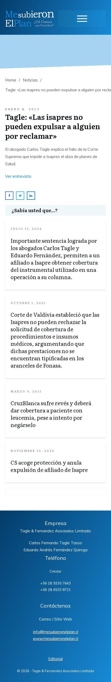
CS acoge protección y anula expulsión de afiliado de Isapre (49, 465)
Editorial (55, 658)
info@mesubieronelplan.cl (55, 631)
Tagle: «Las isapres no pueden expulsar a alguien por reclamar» (52, 126)
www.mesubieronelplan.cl (55, 638)
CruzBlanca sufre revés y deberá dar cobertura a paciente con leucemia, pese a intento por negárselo (51, 414)
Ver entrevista (18, 176)
